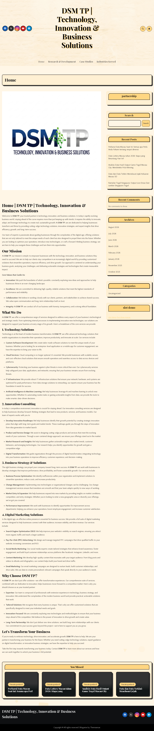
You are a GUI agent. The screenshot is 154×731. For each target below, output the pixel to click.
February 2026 (114, 253)
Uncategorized (114, 293)
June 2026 (112, 240)
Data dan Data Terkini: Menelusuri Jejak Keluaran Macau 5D (130, 691)
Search (129, 115)
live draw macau (123, 317)
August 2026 (113, 227)
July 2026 (112, 234)
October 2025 (114, 272)
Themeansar (95, 727)
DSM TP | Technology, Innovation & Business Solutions (77, 28)
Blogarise (83, 727)
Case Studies (86, 61)
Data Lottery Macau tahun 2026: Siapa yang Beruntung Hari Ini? (58, 691)
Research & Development (62, 61)
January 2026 (113, 259)
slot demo (112, 317)
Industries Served (106, 61)
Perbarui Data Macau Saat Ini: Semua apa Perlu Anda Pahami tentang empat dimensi (21, 692)
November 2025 (115, 265)
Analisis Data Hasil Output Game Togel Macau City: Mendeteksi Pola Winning (95, 691)
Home (41, 61)
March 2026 (113, 246)
